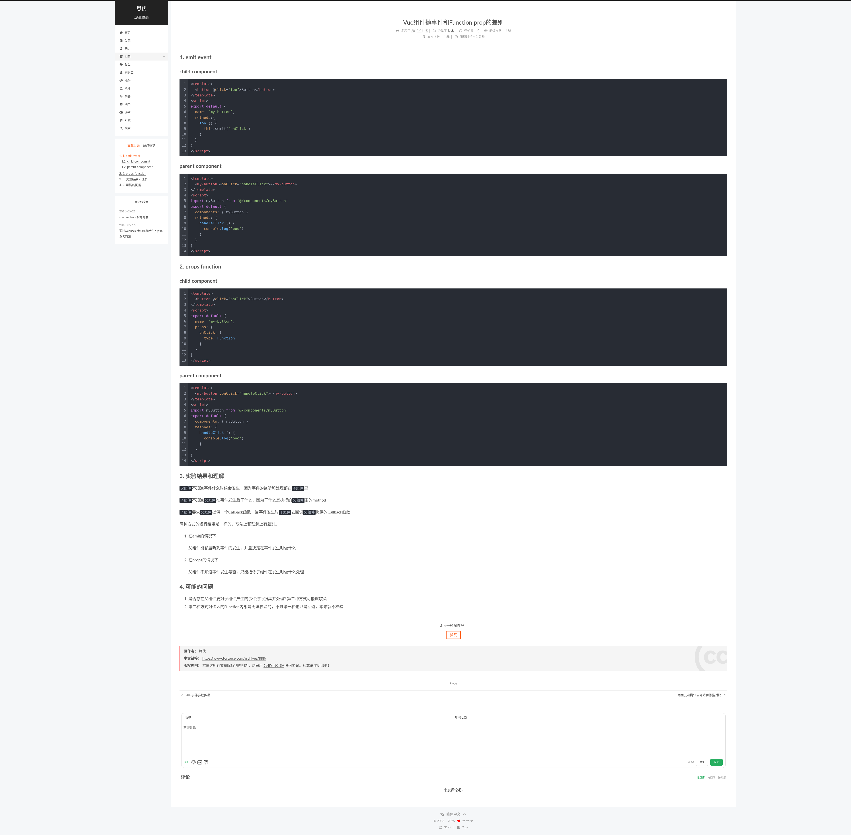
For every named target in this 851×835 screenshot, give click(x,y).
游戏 (128, 112)
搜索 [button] (128, 128)
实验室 (129, 72)
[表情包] (199, 762)
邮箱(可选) (461, 717)
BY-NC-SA (276, 665)
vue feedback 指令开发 (133, 214)
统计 (128, 88)
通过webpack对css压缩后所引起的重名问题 (141, 231)
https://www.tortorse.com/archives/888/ (234, 658)
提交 (716, 762)
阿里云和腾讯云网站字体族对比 (700, 695)
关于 (128, 48)
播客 (128, 96)
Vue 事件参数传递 (197, 695)
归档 (128, 56)
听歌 (128, 120)
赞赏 (453, 635)
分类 (128, 40)
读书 (128, 104)
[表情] (193, 762)
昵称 (188, 717)
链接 (128, 80)
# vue (453, 683)
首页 (128, 32)
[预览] (206, 762)
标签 (128, 64)
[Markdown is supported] (187, 762)
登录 (702, 762)
